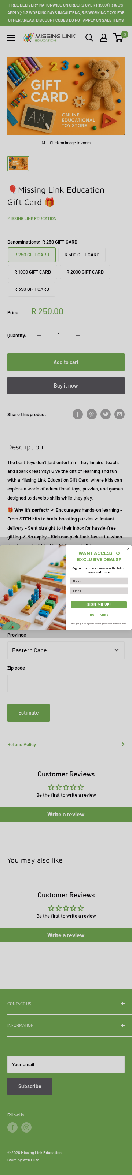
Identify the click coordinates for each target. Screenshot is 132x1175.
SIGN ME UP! (99, 604)
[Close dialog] (128, 549)
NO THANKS (99, 615)
